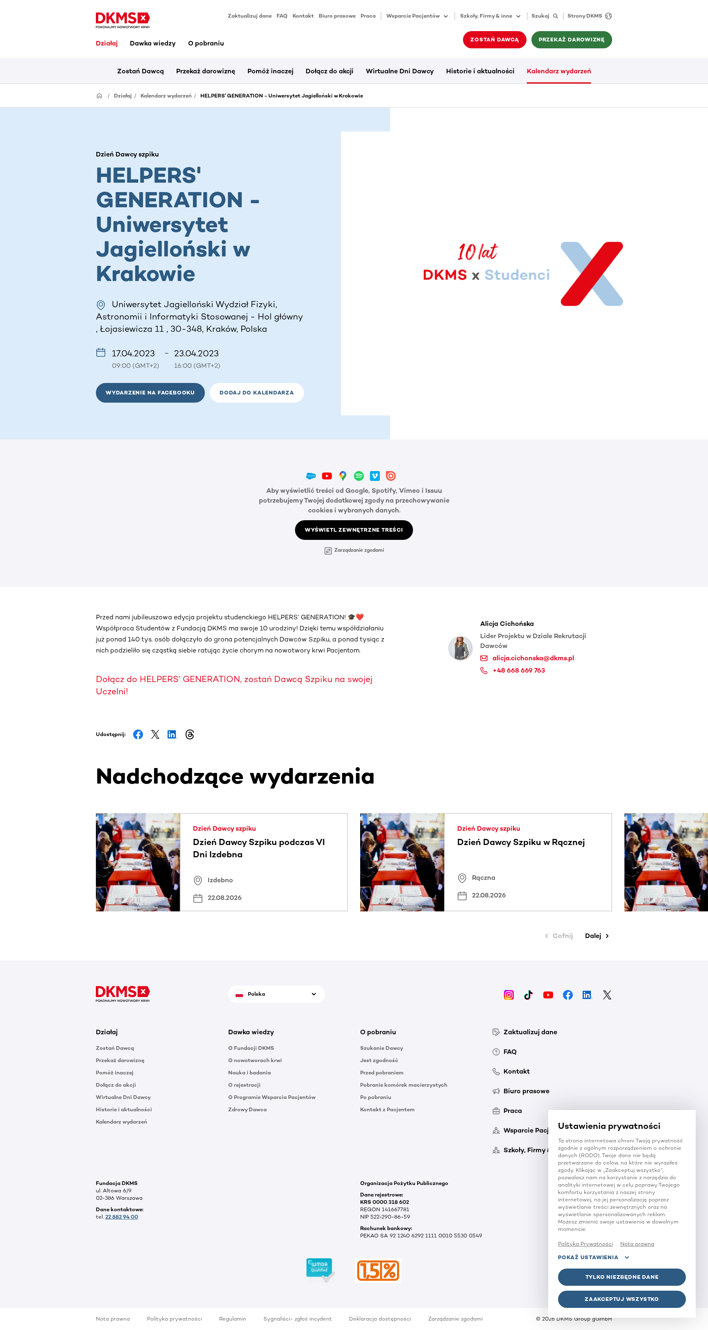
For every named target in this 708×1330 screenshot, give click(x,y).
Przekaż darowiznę (205, 71)
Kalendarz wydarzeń (559, 71)
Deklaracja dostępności (380, 1319)
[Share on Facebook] (138, 734)
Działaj (107, 43)
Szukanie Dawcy (381, 1048)
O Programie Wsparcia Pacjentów (271, 1097)
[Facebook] (568, 993)
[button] (257, 393)
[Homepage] (99, 95)
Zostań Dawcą (140, 71)
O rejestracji (244, 1085)
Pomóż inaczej (270, 71)
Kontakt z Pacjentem (387, 1109)
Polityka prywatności (174, 1319)
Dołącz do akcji (330, 71)
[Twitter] (607, 993)
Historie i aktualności (480, 71)
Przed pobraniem (382, 1072)
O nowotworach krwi (255, 1060)
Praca (368, 16)
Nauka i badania (249, 1072)
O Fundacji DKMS (251, 1048)
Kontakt (303, 16)
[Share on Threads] (190, 734)
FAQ (282, 16)
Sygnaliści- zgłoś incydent (297, 1319)
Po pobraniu (375, 1097)
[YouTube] (548, 993)
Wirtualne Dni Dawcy (400, 71)
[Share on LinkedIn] (172, 734)
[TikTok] (528, 993)
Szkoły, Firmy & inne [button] (486, 16)
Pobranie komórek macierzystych (403, 1085)
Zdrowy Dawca (247, 1109)
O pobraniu (206, 43)
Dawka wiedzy (153, 43)
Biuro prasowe (337, 16)
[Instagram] (509, 993)
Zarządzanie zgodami (359, 550)
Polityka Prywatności (585, 1244)
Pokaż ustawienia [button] (588, 1257)
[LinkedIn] (587, 993)
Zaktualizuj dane (250, 16)
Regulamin (232, 1319)
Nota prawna (113, 1319)
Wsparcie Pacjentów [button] (413, 16)
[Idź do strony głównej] (123, 20)
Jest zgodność (379, 1060)
